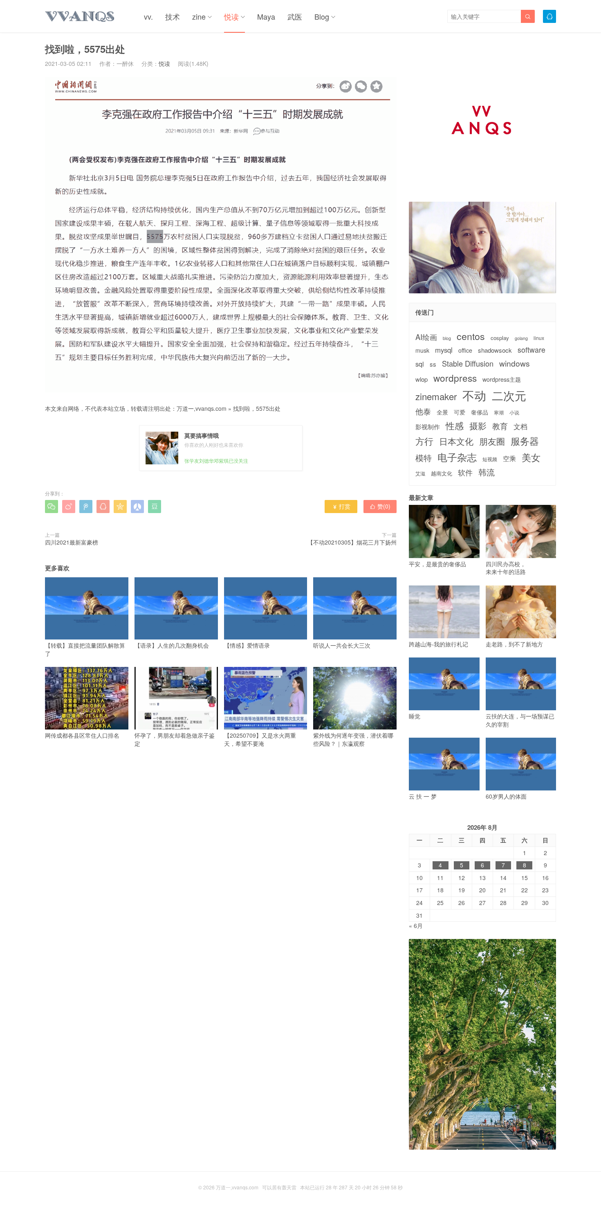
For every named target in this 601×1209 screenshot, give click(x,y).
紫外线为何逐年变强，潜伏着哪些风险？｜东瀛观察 (353, 739)
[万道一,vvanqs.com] (80, 16)
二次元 (509, 395)
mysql (444, 350)
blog (447, 338)
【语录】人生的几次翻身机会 (172, 645)
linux (539, 338)
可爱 (459, 412)
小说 (514, 412)
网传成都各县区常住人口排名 (82, 735)
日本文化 (456, 441)
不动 (474, 395)
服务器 (525, 440)
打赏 (341, 506)
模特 (423, 458)
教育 (500, 425)
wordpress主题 (501, 379)
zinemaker (436, 396)
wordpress (455, 377)
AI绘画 (426, 337)
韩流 (486, 472)
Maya (266, 16)
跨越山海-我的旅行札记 (438, 644)
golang (521, 338)
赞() (380, 506)
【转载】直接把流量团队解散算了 (85, 649)
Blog (321, 16)
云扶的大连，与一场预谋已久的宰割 (520, 720)
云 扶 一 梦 (423, 796)
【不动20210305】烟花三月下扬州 (352, 542)
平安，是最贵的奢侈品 (437, 563)
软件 (465, 472)
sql (419, 364)
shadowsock (495, 350)
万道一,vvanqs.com (201, 408)
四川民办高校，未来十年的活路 (506, 568)
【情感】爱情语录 (247, 645)
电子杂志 (457, 457)
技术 (172, 16)
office (465, 350)
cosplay (500, 338)
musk (422, 350)
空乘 (509, 458)
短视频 (489, 459)
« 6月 (416, 925)
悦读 (231, 16)
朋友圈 (492, 441)
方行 (424, 441)
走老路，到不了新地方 (514, 644)
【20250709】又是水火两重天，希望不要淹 (260, 739)
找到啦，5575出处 (256, 408)
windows (514, 363)
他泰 (423, 411)
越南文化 (441, 473)
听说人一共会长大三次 (341, 645)
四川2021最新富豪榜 (71, 542)
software (531, 350)
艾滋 (420, 473)
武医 (294, 16)
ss (433, 364)
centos (471, 335)
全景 (442, 412)
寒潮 (499, 412)
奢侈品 (479, 412)
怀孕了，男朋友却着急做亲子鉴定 (175, 739)
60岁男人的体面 (506, 796)
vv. (148, 16)
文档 (520, 426)
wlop (421, 379)
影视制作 (427, 426)
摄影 (478, 426)
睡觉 (414, 716)
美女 (531, 457)
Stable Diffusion (467, 363)
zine (199, 16)
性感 (455, 425)
